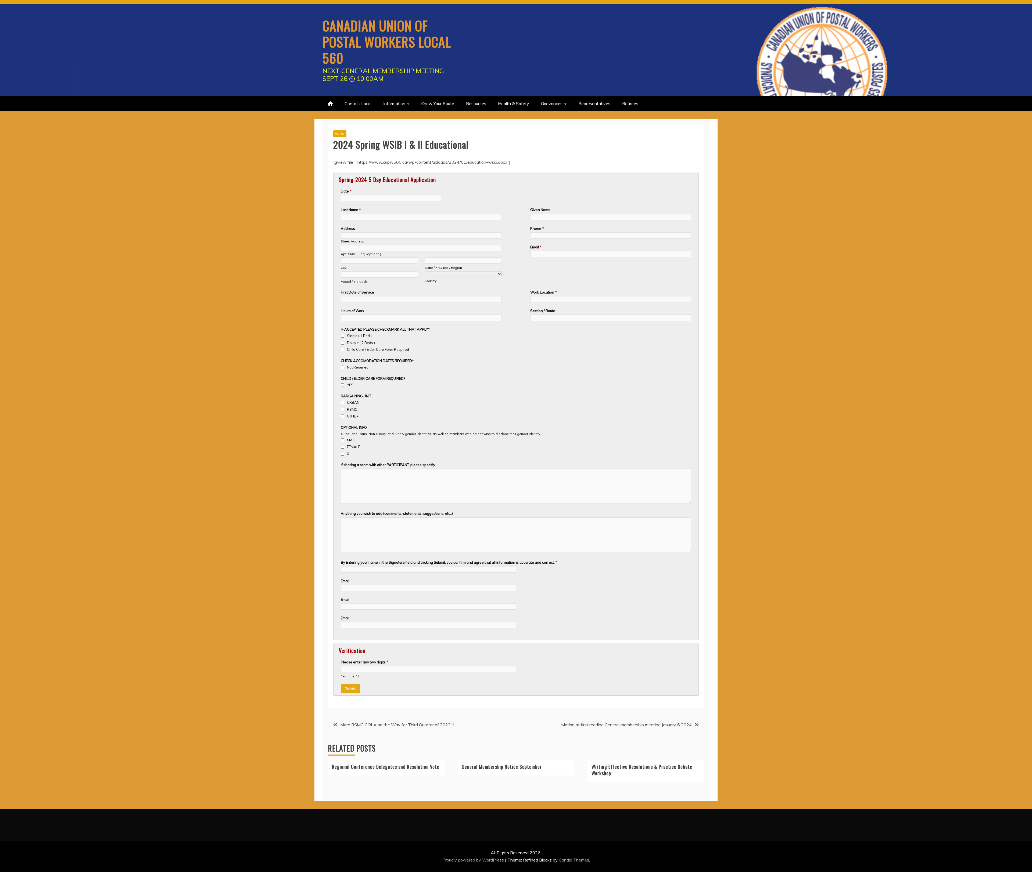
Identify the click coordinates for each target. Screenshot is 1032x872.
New (340, 133)
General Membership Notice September (502, 766)
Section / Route (542, 311)
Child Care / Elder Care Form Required (378, 349)
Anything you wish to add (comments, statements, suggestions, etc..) (397, 513)
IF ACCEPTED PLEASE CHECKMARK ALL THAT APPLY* (385, 329)
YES (350, 385)
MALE (351, 440)
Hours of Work (352, 311)
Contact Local (358, 103)
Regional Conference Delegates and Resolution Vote (385, 766)
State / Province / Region (443, 268)
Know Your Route (437, 103)
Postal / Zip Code (354, 282)
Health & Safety (513, 103)
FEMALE (353, 447)
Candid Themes (574, 860)
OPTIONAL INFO (354, 427)
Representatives (594, 103)
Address (348, 228)
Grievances (551, 103)
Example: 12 (350, 676)
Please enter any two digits (364, 662)
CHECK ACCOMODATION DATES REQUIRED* (377, 361)
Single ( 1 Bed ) (359, 336)
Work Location (543, 292)
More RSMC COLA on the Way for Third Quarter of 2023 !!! (397, 724)
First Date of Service (357, 292)
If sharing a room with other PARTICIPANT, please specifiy (388, 465)
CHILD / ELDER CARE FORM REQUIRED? (373, 378)
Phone (537, 228)
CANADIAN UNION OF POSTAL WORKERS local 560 (386, 41)
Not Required (357, 367)
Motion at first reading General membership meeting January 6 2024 (626, 724)
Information (394, 103)
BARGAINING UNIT (356, 396)
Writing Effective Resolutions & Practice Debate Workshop (642, 769)
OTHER (352, 416)
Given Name (540, 210)
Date (346, 191)
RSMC (352, 409)
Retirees (630, 103)
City (343, 268)
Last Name (351, 210)
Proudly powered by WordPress (473, 860)
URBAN (353, 402)
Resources (476, 103)
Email (536, 247)
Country (430, 281)
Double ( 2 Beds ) (361, 343)
